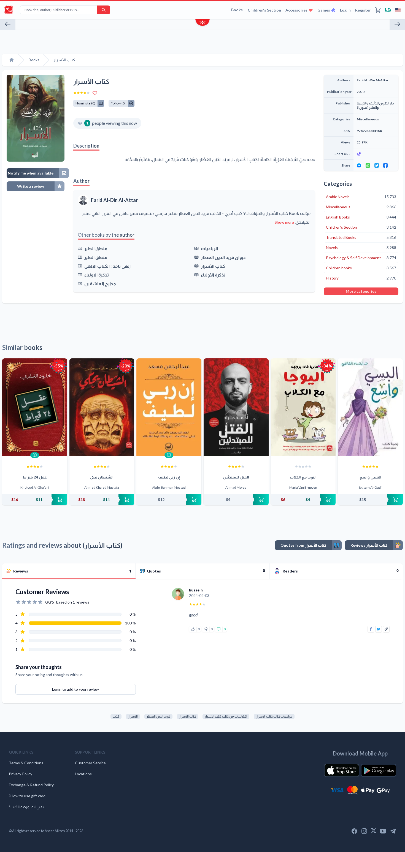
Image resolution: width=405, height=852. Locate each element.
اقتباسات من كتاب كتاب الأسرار (226, 716)
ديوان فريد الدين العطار (223, 257)
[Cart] (378, 10)
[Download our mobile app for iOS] (341, 770)
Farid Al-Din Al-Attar (114, 200)
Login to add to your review (75, 689)
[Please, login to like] (193, 629)
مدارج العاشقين (100, 283)
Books (237, 9)
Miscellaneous (368, 119)
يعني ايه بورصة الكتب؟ (26, 806)
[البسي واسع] (370, 407)
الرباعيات (209, 248)
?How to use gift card (27, 795)
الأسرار (133, 716)
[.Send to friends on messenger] (359, 165)
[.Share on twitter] (376, 165)
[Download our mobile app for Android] (378, 770)
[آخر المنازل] (7, 24)
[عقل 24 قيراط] (34, 407)
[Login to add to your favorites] (95, 93)
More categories (361, 291)
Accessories (296, 10)
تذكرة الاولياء (96, 274)
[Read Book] (34, 455)
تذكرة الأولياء (213, 274)
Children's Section (264, 10)
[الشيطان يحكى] (101, 407)
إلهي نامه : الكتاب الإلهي (107, 266)
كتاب (116, 716)
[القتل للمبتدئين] (236, 407)
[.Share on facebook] (385, 165)
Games (323, 10)
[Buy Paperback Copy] (34, 499)
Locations (83, 773)
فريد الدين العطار (158, 716)
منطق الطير (95, 248)
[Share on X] (378, 629)
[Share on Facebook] (371, 629)
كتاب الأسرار (213, 266)
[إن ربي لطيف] (168, 407)
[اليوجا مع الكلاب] (303, 407)
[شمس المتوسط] (397, 24)
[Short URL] (376, 154)
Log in (345, 10)
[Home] (11, 60)
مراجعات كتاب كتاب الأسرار (274, 716)
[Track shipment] (388, 10)
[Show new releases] (202, 23)
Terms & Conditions (26, 762)
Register (363, 10)
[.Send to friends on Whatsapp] (368, 165)
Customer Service (90, 762)
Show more (284, 222)
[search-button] (103, 9)
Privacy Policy (20, 773)
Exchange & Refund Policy (31, 784)
